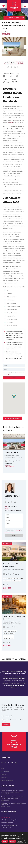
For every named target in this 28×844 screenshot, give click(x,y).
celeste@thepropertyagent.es (13, 510)
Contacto (3, 774)
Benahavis (10, 122)
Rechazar (12, 841)
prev (5, 445)
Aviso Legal (4, 777)
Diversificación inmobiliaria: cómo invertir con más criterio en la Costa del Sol (13, 797)
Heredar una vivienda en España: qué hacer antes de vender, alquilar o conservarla (12, 791)
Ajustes (20, 841)
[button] (15, 398)
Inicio (2, 768)
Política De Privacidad (7, 780)
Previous (3, 47)
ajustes (21, 838)
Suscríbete (6, 724)
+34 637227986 (5, 817)
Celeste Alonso (9, 822)
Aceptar (5, 841)
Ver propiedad (14, 557)
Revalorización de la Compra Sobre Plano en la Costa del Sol (13, 804)
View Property (14, 446)
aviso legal (18, 530)
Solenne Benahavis (11, 453)
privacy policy (8, 374)
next (23, 445)
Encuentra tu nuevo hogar (15, 18)
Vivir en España (5, 771)
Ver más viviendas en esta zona (12, 418)
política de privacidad (9, 532)
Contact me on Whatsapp (8, 67)
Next (25, 47)
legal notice (19, 372)
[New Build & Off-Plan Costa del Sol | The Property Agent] (14, 10)
